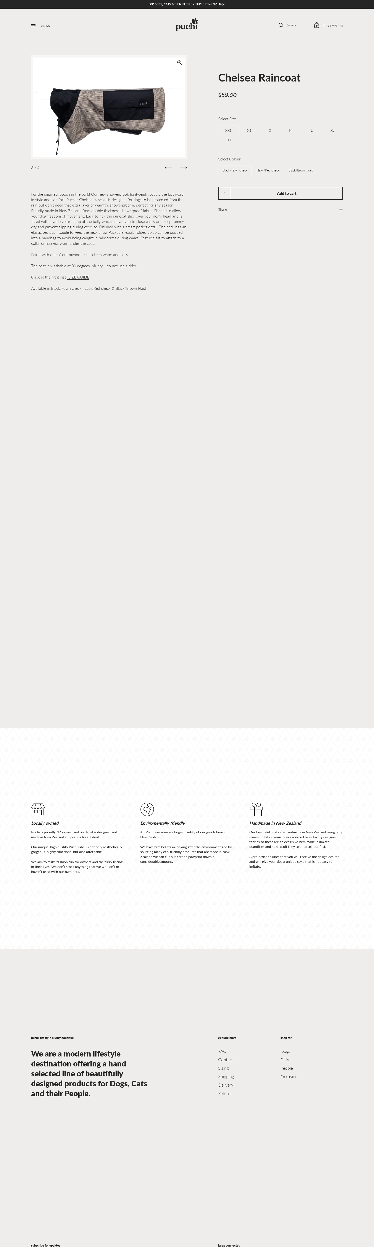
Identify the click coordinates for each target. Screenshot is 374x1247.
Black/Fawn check (235, 170)
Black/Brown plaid (301, 170)
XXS (228, 130)
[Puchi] (187, 25)
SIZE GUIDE (78, 277)
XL (332, 130)
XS (249, 130)
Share (222, 209)
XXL (229, 140)
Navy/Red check (267, 170)
